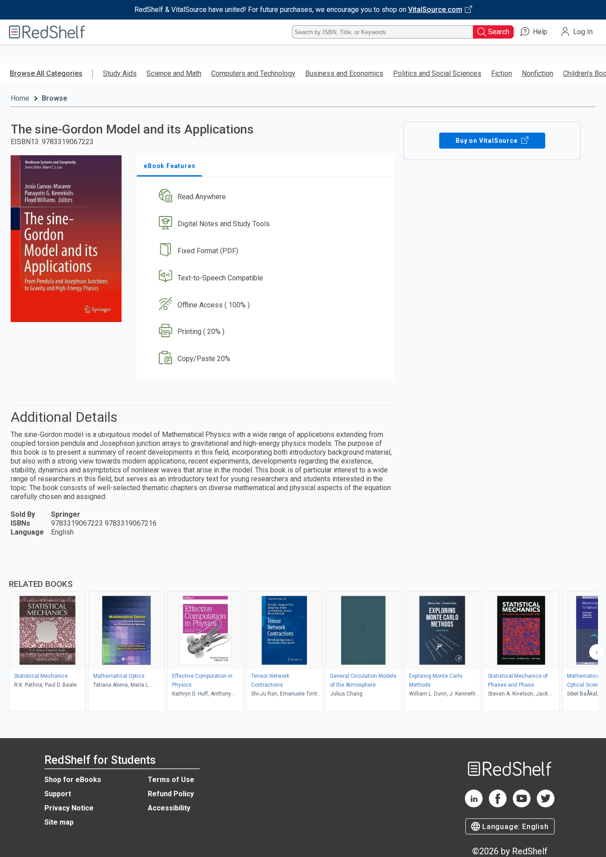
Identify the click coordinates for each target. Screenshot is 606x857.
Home (20, 98)
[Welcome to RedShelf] (47, 32)
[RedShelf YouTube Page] (522, 805)
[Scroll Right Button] (597, 652)
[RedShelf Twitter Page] (546, 805)
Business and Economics (344, 73)
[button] (267, 197)
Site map (59, 822)
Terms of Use (171, 779)
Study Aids (120, 73)
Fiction (501, 73)
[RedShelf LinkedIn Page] (474, 805)
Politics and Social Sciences (437, 73)
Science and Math (173, 73)
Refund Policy (171, 794)
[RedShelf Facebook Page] (498, 805)
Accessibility (169, 808)
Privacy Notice (69, 808)
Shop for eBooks (72, 779)
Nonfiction (537, 73)
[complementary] (303, 635)
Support (57, 794)
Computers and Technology (253, 73)
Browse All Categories (46, 73)
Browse (54, 98)
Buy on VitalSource (487, 140)
